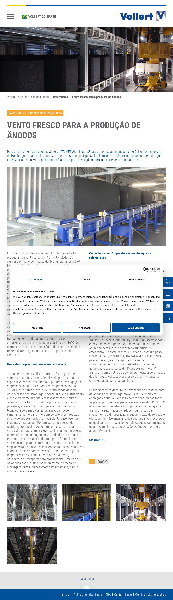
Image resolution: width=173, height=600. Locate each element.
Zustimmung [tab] (35, 279)
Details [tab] (86, 279)
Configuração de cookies (150, 594)
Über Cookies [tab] (137, 279)
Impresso (64, 594)
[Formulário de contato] (168, 294)
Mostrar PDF (97, 440)
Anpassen (85, 327)
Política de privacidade (88, 594)
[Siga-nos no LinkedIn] (168, 318)
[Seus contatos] (168, 282)
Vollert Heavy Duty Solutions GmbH (28, 97)
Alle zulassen (136, 327)
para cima (86, 578)
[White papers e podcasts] (168, 306)
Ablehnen (37, 327)
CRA (108, 594)
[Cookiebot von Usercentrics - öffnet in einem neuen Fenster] (145, 269)
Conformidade (123, 594)
